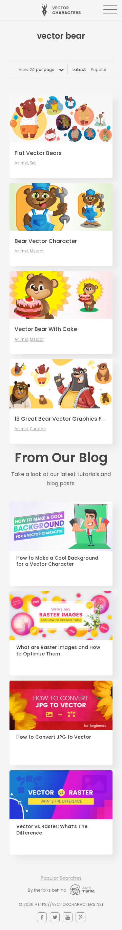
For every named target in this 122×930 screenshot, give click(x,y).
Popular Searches (61, 878)
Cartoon (38, 429)
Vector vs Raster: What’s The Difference (51, 829)
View (37, 69)
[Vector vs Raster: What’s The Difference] (61, 795)
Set (33, 163)
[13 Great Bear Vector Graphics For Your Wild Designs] (61, 383)
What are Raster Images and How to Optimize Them (58, 650)
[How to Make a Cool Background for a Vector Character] (61, 526)
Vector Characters (61, 10)
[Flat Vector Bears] (61, 118)
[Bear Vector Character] (61, 207)
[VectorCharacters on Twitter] (55, 917)
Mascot (37, 251)
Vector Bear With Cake (46, 329)
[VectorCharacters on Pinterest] (80, 917)
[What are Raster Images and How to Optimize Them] (61, 616)
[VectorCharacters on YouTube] (68, 917)
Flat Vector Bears (38, 153)
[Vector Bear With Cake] (61, 295)
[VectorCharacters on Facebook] (42, 917)
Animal (21, 163)
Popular (98, 69)
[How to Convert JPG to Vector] (61, 705)
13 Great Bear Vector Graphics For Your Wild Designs (61, 419)
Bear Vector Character (46, 241)
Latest (79, 69)
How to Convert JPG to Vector (53, 737)
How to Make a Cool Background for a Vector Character (57, 561)
